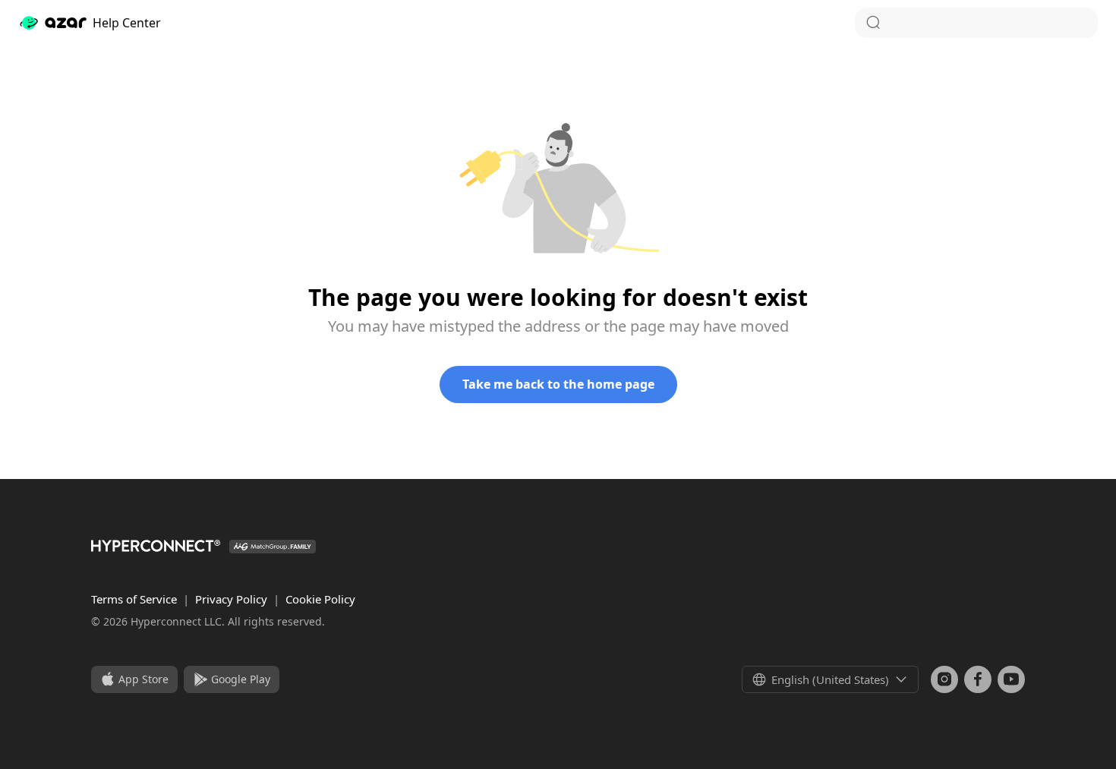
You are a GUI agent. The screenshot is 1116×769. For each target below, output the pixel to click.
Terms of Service (135, 599)
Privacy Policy (232, 599)
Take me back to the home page (558, 384)
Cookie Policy (320, 599)
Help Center (127, 22)
